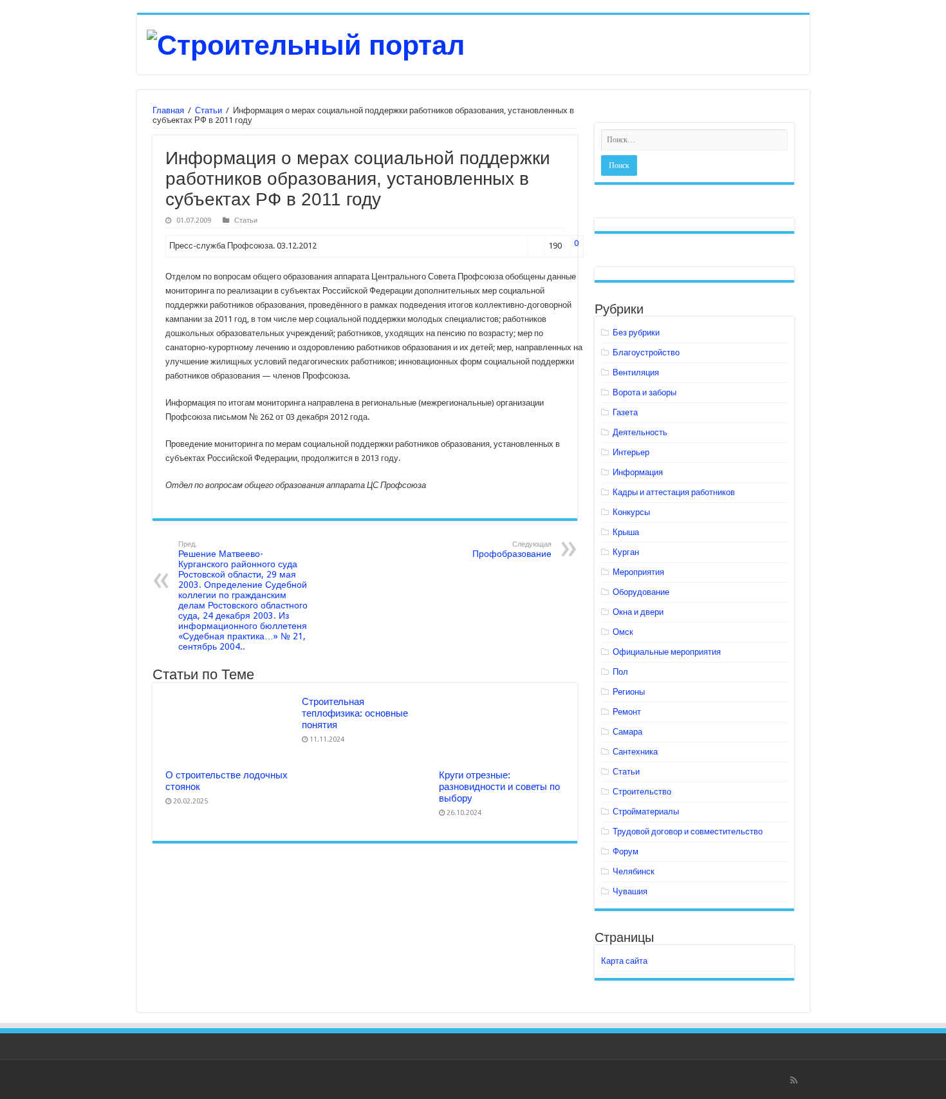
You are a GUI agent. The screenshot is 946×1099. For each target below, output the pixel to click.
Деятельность (640, 432)
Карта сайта (624, 961)
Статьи (208, 110)
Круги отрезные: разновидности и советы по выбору (499, 786)
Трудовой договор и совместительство (688, 831)
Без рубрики (636, 332)
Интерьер (631, 452)
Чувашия (630, 891)
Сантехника (635, 751)
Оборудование (641, 592)
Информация (638, 472)
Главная (168, 110)
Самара (627, 732)
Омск (623, 632)
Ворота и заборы (644, 392)
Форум (625, 851)
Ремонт (627, 712)
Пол (620, 672)
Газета (625, 412)
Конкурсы (631, 512)
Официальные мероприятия (667, 652)
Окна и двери (638, 612)
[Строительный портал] (306, 43)
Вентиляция (636, 372)
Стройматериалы (646, 811)
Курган (626, 552)
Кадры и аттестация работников (674, 492)
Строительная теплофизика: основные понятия (355, 713)
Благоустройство (646, 352)
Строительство (642, 791)
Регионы (629, 692)
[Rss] (794, 1080)
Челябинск (633, 871)
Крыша (626, 532)
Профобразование (512, 549)
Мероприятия (638, 572)
